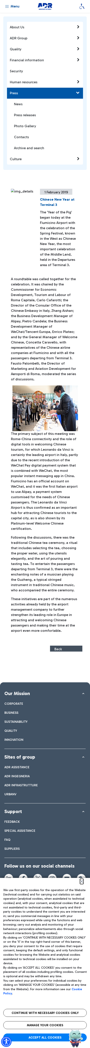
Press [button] (14, 93)
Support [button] (13, 811)
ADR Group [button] (18, 38)
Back (58, 649)
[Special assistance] (82, 6)
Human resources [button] (23, 82)
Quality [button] (15, 49)
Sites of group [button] (19, 757)
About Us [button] (17, 27)
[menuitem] (13, 703)
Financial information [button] (27, 60)
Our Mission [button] (17, 693)
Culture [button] (16, 159)
